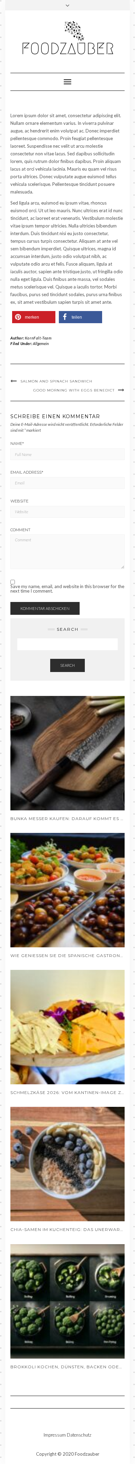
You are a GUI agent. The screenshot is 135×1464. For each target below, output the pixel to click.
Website (19, 501)
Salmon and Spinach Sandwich (56, 381)
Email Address (26, 472)
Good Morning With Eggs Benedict (74, 390)
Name (17, 443)
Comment (20, 529)
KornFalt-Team (38, 338)
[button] (33, 317)
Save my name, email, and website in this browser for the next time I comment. (67, 588)
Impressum (55, 1435)
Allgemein (41, 343)
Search (67, 665)
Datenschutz (79, 1435)
